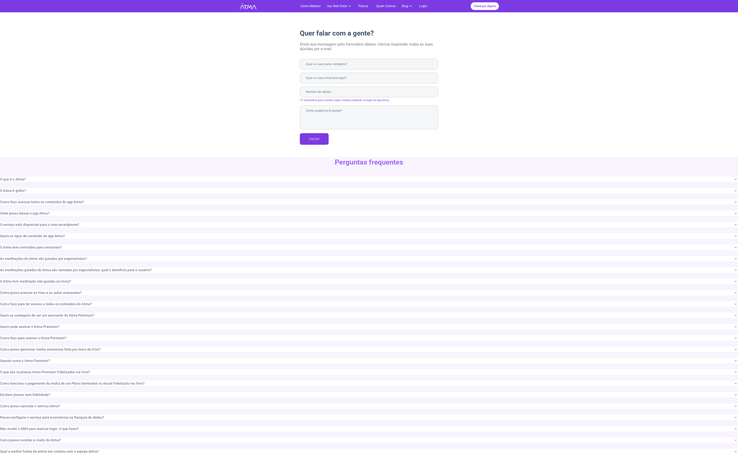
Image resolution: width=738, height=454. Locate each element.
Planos (363, 6)
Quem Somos (386, 6)
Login (423, 6)
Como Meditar (311, 6)
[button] (369, 179)
